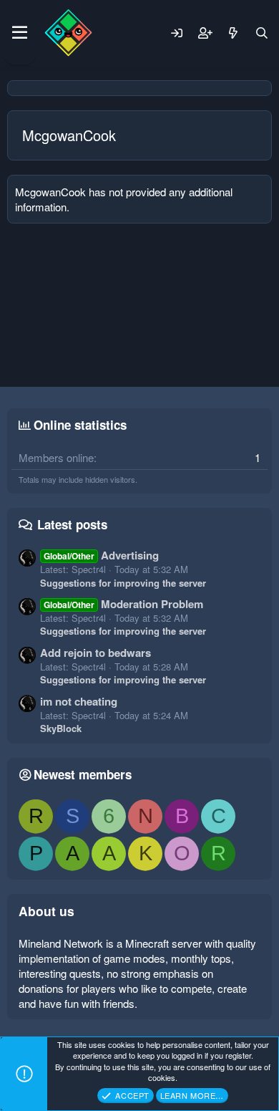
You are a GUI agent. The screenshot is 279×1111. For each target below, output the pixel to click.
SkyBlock (61, 728)
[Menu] (19, 33)
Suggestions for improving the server (123, 583)
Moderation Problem (123, 604)
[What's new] (233, 32)
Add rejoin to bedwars (95, 652)
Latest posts (72, 524)
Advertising (101, 555)
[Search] (262, 32)
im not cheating (78, 701)
